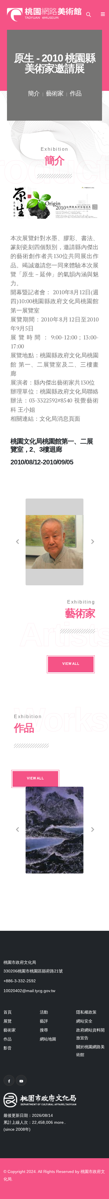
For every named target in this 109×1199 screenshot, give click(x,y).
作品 (75, 94)
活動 (44, 1012)
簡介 (34, 94)
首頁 (7, 1012)
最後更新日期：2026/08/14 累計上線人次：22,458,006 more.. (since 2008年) (34, 1122)
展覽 (7, 1021)
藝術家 (54, 94)
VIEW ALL (70, 664)
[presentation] (17, 542)
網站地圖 (48, 1039)
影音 (7, 1048)
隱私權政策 (86, 1012)
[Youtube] (21, 1080)
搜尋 (44, 1030)
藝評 (44, 1021)
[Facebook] (9, 1080)
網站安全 (84, 1021)
